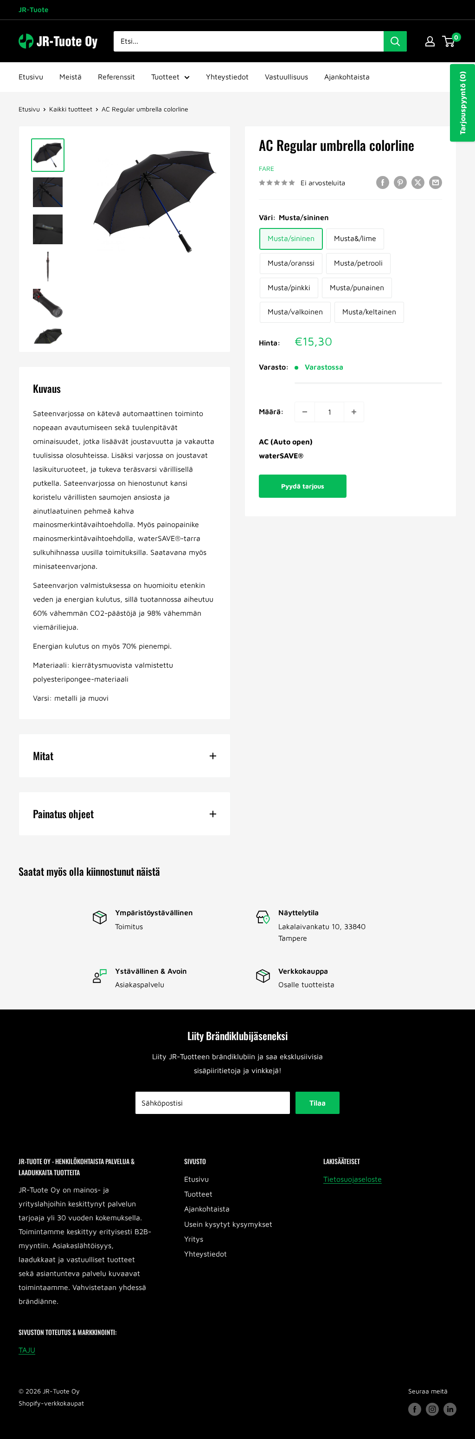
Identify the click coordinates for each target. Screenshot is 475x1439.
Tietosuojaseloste (352, 1179)
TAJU (27, 1350)
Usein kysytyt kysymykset (228, 1224)
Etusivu (31, 76)
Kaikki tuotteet (70, 109)
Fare (266, 168)
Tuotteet (165, 76)
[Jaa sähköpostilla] (435, 182)
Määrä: (271, 411)
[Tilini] (430, 41)
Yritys (193, 1239)
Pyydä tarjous (302, 486)
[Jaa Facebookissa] (382, 182)
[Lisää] (354, 412)
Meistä (70, 76)
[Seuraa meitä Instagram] (432, 1409)
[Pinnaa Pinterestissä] (400, 182)
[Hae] (395, 41)
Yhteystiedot (227, 76)
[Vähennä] (305, 412)
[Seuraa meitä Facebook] (414, 1409)
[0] (449, 41)
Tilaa (317, 1103)
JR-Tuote (33, 9)
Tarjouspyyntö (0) (462, 103)
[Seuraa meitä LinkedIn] (449, 1409)
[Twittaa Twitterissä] (417, 182)
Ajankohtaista (347, 76)
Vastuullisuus (286, 76)
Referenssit (116, 76)
